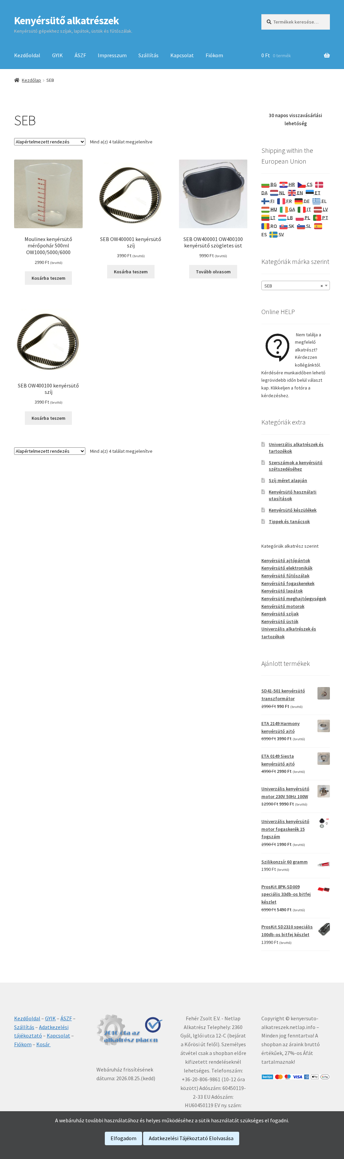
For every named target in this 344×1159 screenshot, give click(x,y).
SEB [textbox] (293, 286)
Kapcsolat (182, 55)
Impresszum (112, 55)
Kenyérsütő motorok (282, 606)
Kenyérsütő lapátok (282, 591)
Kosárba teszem (49, 278)
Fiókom (214, 55)
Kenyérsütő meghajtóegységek (293, 598)
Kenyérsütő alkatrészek (66, 20)
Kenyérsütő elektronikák (286, 568)
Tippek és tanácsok (289, 521)
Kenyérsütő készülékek (292, 510)
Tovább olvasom (213, 272)
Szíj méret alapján (288, 480)
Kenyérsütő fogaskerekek (287, 583)
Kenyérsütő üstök (279, 621)
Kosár (43, 1044)
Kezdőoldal (27, 55)
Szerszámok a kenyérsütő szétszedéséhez (295, 465)
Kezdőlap (31, 80)
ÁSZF (80, 55)
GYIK (57, 55)
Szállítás (148, 55)
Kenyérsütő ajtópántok (285, 560)
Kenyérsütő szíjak (280, 614)
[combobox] (295, 285)
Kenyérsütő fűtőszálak (285, 576)
